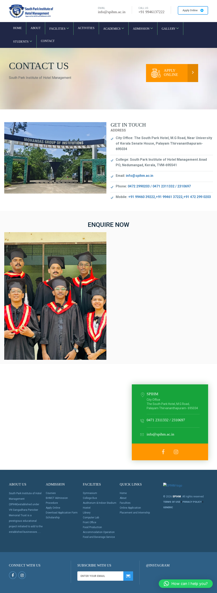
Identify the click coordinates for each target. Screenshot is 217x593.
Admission (141, 28)
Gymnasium (90, 493)
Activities (86, 28)
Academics (112, 28)
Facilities (57, 28)
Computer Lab (91, 517)
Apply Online (190, 10)
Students (21, 41)
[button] (186, 583)
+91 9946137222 (151, 12)
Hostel (86, 507)
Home (17, 28)
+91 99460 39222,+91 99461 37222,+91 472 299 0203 (169, 197)
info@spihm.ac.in (111, 12)
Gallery (169, 28)
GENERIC (168, 507)
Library (86, 512)
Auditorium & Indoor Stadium (99, 502)
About (36, 28)
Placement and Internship (135, 512)
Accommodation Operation (99, 532)
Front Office (89, 522)
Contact (48, 41)
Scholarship (53, 517)
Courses (51, 493)
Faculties (125, 502)
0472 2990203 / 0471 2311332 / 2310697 (159, 186)
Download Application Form (62, 512)
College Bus (90, 498)
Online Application (130, 507)
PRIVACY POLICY (192, 502)
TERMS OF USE (171, 502)
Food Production (92, 527)
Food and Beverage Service (99, 537)
